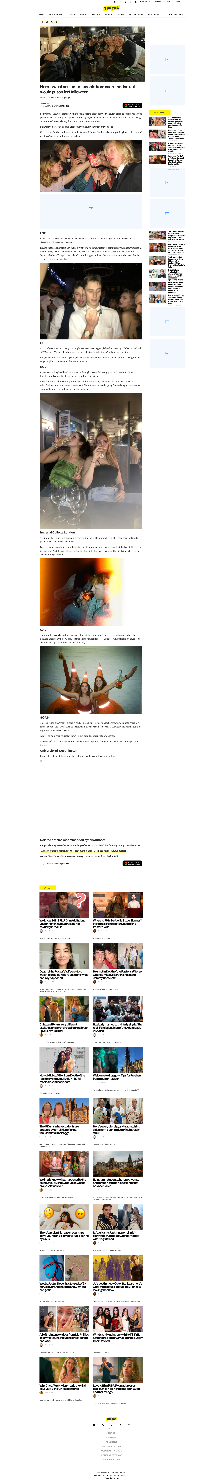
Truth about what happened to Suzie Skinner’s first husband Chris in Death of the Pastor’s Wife (176, 262)
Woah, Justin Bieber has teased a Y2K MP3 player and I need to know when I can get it (62, 1287)
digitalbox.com (113, 1478)
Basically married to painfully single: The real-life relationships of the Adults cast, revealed (117, 1028)
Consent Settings (111, 1455)
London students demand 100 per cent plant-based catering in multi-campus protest (83, 851)
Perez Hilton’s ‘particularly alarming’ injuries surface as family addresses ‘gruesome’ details (175, 275)
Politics (96, 14)
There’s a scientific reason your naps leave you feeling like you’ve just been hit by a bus (64, 1236)
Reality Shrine (136, 14)
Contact (157, 2)
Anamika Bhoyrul (53, 106)
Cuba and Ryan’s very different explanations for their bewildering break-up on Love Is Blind (64, 1028)
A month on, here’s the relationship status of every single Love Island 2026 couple (176, 147)
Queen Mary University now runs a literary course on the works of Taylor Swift (80, 856)
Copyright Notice (111, 1451)
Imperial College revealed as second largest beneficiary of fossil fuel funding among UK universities (90, 845)
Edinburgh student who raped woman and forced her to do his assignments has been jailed (116, 1183)
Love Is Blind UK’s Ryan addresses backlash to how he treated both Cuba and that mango (116, 1389)
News (41, 14)
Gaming (83, 14)
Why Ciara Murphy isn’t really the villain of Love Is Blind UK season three (63, 1387)
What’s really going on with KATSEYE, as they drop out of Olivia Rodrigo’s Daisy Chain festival (118, 1338)
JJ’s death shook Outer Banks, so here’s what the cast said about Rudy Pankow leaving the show (117, 1287)
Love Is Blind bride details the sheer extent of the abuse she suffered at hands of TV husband (175, 288)
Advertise (168, 2)
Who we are (145, 2)
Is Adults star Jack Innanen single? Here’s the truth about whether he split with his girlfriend (116, 1236)
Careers (111, 1438)
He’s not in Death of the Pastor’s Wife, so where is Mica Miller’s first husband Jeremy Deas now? (117, 975)
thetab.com (107, 1472)
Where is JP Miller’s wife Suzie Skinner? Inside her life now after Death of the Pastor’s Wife (117, 924)
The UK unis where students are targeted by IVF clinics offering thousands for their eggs (59, 1130)
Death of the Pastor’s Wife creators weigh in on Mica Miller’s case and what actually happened (63, 975)
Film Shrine (153, 14)
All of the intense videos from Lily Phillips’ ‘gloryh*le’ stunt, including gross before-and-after (64, 1338)
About (111, 1433)
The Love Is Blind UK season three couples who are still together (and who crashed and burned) (176, 235)
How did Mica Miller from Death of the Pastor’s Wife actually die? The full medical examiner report (62, 1079)
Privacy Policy (111, 1460)
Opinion (109, 14)
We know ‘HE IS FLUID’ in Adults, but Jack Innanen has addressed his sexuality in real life (62, 924)
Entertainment (56, 14)
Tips (178, 2)
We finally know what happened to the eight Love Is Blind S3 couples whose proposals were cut (62, 1183)
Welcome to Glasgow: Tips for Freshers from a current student (117, 1077)
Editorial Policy (111, 1446)
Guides (121, 14)
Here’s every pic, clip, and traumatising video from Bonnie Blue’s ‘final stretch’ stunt (116, 1130)
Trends (71, 14)
